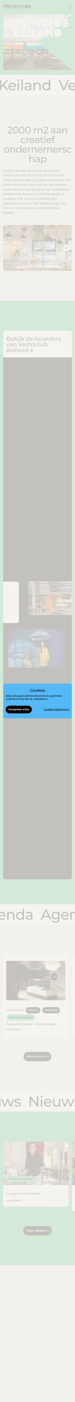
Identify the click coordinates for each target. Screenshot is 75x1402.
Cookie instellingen (56, 709)
